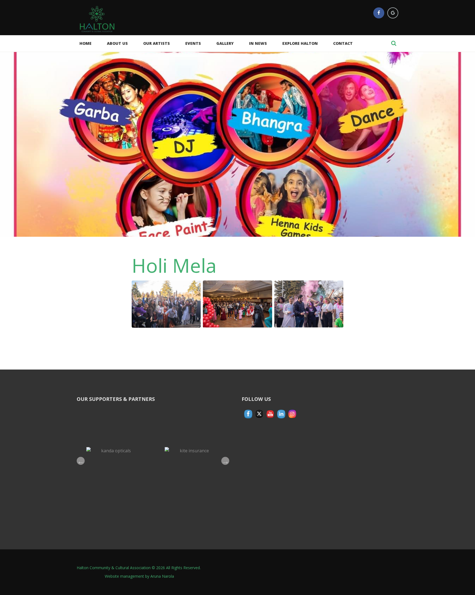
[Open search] (393, 43)
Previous (81, 461)
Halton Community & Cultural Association (114, 567)
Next (225, 461)
